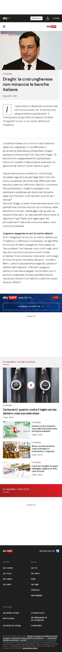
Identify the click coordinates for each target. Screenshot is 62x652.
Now (33, 579)
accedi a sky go (47, 551)
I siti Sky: (6, 562)
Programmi (36, 595)
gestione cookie (11, 613)
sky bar (34, 584)
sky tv (34, 568)
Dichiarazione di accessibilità (39, 618)
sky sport (8, 568)
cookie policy (38, 613)
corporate (36, 626)
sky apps (35, 573)
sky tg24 (7, 573)
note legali (8, 618)
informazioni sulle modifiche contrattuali (27, 638)
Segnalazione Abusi (30, 648)
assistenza (14, 640)
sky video (7, 579)
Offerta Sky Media (12, 626)
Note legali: (8, 607)
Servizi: (34, 562)
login (56, 18)
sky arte (7, 584)
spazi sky (35, 590)
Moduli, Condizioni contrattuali (39, 636)
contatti (23, 640)
